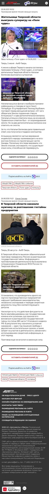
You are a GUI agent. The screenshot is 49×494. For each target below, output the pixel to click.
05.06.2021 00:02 (7, 9)
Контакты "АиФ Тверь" (12, 405)
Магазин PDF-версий (12, 399)
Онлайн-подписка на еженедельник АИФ (22, 402)
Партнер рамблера (21, 483)
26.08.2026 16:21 (7, 199)
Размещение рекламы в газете (17, 412)
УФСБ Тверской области (11, 246)
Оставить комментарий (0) (24, 166)
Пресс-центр (33, 395)
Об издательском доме (13, 395)
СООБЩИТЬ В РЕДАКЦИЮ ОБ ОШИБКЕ (19, 420)
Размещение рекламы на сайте (17, 408)
